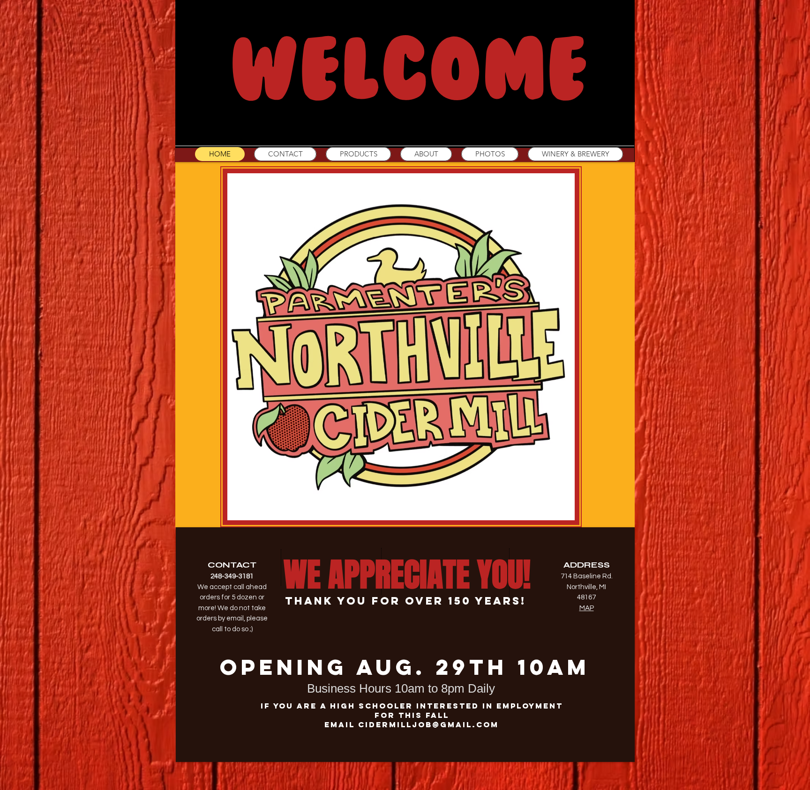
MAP (586, 608)
